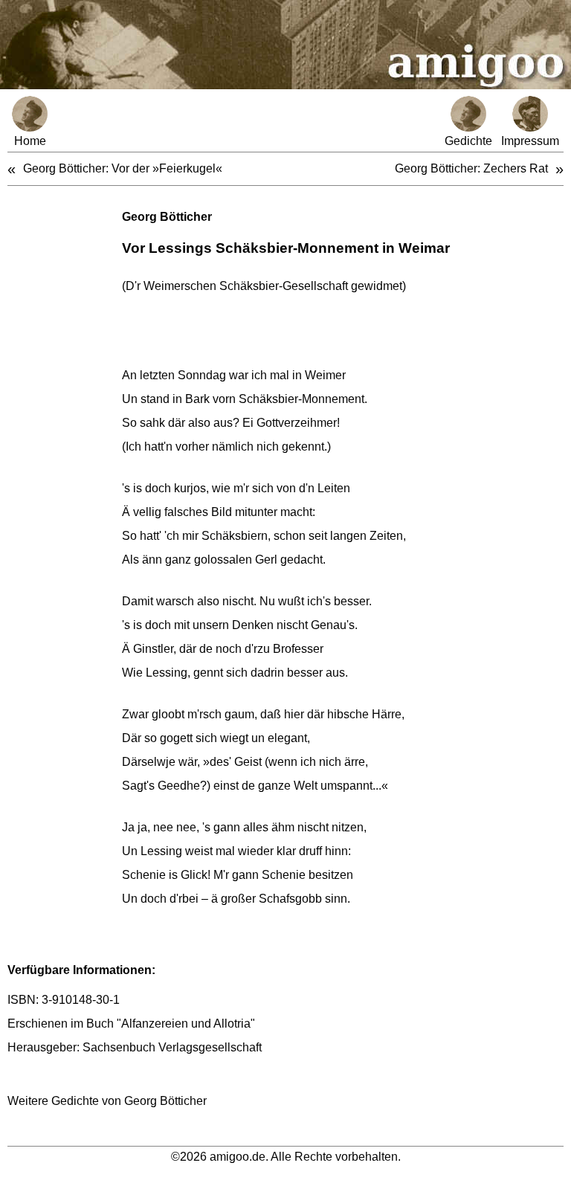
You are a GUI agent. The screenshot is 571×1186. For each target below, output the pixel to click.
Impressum (530, 141)
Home (30, 141)
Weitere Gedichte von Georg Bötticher (107, 1101)
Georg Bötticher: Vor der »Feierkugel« (122, 168)
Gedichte (468, 141)
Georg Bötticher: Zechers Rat (471, 168)
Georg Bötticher (167, 216)
